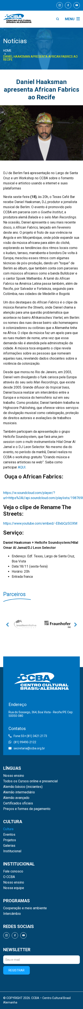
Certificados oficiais (18, 803)
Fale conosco (13, 871)
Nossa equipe (13, 888)
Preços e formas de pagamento (26, 809)
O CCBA (9, 877)
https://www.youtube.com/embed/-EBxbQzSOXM (40, 523)
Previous (7, 624)
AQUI (22, 467)
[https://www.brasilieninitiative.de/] (26, 624)
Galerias (9, 845)
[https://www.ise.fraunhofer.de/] (57, 624)
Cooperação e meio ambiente (25, 908)
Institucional (12, 851)
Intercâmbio (12, 913)
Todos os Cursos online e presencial (30, 781)
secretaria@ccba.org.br (29, 748)
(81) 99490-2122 (25, 742)
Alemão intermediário (19, 792)
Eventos (9, 834)
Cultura (8, 829)
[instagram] (59, 5)
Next (75, 624)
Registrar (16, 970)
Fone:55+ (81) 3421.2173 (30, 735)
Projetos (9, 840)
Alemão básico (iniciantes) (23, 786)
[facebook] (68, 5)
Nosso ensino (13, 775)
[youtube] (76, 5)
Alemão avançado (16, 798)
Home (7, 50)
